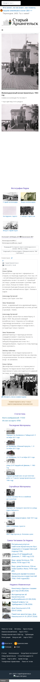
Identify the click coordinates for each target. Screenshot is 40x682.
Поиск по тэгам (7, 629)
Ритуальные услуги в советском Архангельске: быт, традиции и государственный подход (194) (24, 547)
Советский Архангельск (9, 88)
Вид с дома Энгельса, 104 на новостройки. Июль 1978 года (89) (24, 568)
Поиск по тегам (27, 661)
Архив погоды (23, 659)
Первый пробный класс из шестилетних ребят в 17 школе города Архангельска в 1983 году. (20, 478)
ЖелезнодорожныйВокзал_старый (12, 243)
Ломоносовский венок (9, 632)
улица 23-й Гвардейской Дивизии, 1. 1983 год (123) (23, 555)
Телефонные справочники (11, 661)
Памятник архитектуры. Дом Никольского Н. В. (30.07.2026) (24, 615)
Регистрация (6, 637)
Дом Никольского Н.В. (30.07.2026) (21, 609)
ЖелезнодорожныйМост (9, 240)
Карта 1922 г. (28, 637)
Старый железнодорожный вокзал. (15, 202)
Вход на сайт (17, 637)
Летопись (17, 629)
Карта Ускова (28, 629)
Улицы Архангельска (9, 656)
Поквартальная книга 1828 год (12, 634)
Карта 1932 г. (23, 632)
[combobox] (11, 3)
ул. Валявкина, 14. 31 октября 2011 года (20, 457)
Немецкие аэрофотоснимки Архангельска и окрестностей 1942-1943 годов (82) (24, 576)
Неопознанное (14, 653)
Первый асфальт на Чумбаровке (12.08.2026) (22, 603)
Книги (4, 659)
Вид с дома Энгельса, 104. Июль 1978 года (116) (22, 561)
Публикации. (29, 634)
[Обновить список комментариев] (12, 258)
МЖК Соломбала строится (15, 526)
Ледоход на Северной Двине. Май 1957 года (21, 518)
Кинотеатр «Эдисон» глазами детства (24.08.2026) (24, 589)
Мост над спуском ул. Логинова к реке (19, 534)
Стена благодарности (25, 656)
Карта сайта (12, 659)
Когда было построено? (29, 653)
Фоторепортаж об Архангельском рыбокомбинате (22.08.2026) (24, 596)
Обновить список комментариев (14, 397)
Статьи (4, 653)
